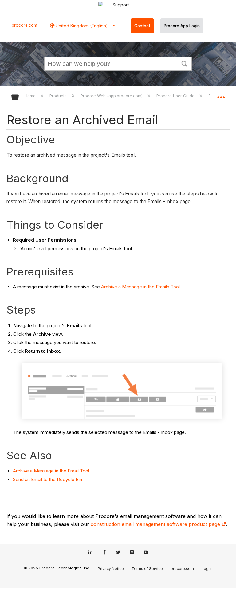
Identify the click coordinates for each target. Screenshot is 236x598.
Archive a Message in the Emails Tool (140, 287)
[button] (184, 63)
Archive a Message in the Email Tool (51, 471)
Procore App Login (182, 25)
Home (31, 95)
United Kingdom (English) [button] (81, 25)
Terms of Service (147, 568)
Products (58, 95)
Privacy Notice (111, 568)
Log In (207, 568)
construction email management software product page (156, 524)
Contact (142, 25)
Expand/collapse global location (221, 94)
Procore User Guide (176, 95)
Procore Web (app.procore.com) (112, 95)
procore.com (24, 25)
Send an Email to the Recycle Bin (47, 479)
